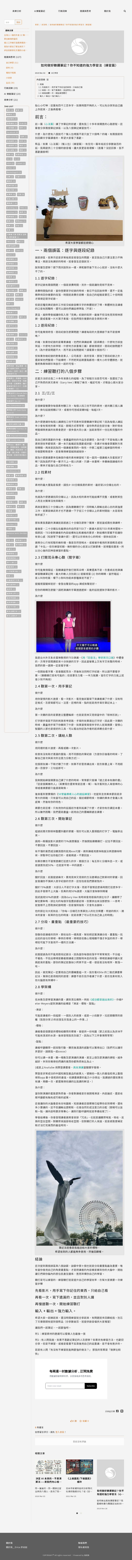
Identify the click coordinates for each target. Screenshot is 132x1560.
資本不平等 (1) (13, 607)
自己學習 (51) (12, 62)
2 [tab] (81, 1513)
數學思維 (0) (21, 475)
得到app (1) (21, 221)
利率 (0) (22, 141)
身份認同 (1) (12, 493)
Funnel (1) (20, 163)
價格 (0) (22, 290)
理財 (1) (10, 303)
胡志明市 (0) (12, 119)
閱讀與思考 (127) (12, 56)
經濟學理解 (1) (13, 602)
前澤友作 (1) (21, 339)
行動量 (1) (11, 511)
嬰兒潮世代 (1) (13, 286)
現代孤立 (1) (12, 515)
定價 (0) (10, 294)
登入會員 (59, 1431)
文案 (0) (10, 299)
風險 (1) (22, 150)
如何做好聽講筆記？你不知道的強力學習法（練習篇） (71, 24)
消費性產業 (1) (13, 246)
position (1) (12, 212)
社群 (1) (23, 136)
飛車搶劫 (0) (12, 123)
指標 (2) (22, 502)
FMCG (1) (11, 241)
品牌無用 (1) (12, 216)
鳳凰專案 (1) (12, 567)
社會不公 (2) (12, 326)
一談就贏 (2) (12, 128)
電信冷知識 (11, 72)
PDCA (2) (10, 497)
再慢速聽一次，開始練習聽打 (54, 93)
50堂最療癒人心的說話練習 (74, 794)
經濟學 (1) (11, 589)
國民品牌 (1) (12, 348)
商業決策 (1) (12, 343)
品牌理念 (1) (12, 263)
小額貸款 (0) (12, 145)
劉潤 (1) (10, 221)
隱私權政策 (83, 1547)
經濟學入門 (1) (13, 593)
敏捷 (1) (10, 544)
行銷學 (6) (11, 277)
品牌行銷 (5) (12, 185)
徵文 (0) (10, 110)
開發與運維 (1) (13, 558)
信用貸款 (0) (12, 141)
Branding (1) (12, 208)
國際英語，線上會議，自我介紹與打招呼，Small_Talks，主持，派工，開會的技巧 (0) (17, 370)
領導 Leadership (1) (15, 440)
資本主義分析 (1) (13, 611)
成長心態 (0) (12, 199)
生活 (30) (10, 82)
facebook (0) (12, 132)
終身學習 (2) (21, 154)
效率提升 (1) (21, 540)
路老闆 (86, 1555)
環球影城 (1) (12, 357)
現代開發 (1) (21, 544)
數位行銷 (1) (12, 290)
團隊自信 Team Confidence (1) (17, 418)
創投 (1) (20, 241)
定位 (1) (22, 216)
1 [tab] (77, 1513)
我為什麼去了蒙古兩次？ (14, 46)
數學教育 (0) (12, 480)
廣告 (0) (19, 294)
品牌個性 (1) (12, 259)
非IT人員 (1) (12, 562)
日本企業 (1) (12, 352)
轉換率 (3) (11, 181)
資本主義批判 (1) (13, 616)
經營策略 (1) (12, 466)
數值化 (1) (11, 506)
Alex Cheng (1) (13, 308)
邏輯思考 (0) (12, 484)
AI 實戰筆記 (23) (12, 93)
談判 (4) (9, 67)
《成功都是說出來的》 (101, 999)
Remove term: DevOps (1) (17, 534)
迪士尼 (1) (11, 361)
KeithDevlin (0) (13, 471)
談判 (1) (22, 128)
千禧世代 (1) (12, 281)
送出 (18, 22)
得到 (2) (22, 145)
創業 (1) (10, 225)
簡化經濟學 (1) (13, 584)
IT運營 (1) (11, 528)
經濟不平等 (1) (13, 520)
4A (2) (9, 159)
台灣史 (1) (11, 488)
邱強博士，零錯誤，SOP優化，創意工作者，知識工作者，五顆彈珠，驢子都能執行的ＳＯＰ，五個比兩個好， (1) (17, 383)
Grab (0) (23, 123)
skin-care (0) (12, 136)
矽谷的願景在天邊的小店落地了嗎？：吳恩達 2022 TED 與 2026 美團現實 (16, 50)
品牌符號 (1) (12, 268)
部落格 (44, 24)
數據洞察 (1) (12, 334)
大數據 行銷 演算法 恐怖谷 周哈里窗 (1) (16, 235)
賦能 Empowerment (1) (17, 435)
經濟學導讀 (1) (13, 598)
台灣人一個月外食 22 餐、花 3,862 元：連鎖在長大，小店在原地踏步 (16, 35)
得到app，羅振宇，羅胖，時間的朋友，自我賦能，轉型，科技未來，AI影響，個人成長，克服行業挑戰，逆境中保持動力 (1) (17, 451)
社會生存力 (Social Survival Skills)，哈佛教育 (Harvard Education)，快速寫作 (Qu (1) (17, 397)
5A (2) (16, 159)
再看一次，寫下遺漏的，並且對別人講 (58, 90)
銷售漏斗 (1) (12, 312)
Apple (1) (11, 255)
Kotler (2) (11, 168)
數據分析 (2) (12, 330)
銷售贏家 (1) (12, 317)
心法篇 (49, 124)
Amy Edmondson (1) (15, 405)
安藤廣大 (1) (12, 502)
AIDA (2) (10, 163)
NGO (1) (19, 299)
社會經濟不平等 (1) (14, 580)
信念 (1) (10, 339)
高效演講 (78, 1067)
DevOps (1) (12, 524)
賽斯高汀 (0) (12, 203)
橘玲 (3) (22, 317)
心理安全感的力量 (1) (15, 424)
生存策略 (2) (12, 321)
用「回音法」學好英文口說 (98, 657)
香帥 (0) (10, 154)
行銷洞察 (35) (11, 88)
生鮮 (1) (10, 250)
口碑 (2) (10, 176)
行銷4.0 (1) (20, 176)
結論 (42, 84)
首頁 (37, 24)
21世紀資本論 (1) (14, 571)
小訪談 (9, 77)
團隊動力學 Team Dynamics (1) (16, 411)
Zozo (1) (23, 334)
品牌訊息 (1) (12, 272)
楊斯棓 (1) (11, 114)
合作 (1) (10, 540)
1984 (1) (19, 250)
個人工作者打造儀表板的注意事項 (15, 42)
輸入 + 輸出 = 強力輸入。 (51, 96)
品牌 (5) (23, 212)
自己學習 (54, 73)
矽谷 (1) (19, 225)
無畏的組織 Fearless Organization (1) (17, 429)
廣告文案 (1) (12, 190)
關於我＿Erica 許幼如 (16, 1547)
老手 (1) (21, 506)
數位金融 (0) (12, 150)
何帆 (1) (10, 576)
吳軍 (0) (10, 475)
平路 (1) (21, 488)
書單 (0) (19, 110)
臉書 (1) (10, 230)
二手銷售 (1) (12, 462)
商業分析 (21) (11, 99)
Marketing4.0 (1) (14, 172)
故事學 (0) (11, 194)
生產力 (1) (11, 549)
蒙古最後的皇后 (11, 38)
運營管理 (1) (12, 553)
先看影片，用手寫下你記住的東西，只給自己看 (62, 87)
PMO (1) (23, 208)
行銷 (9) (21, 194)
